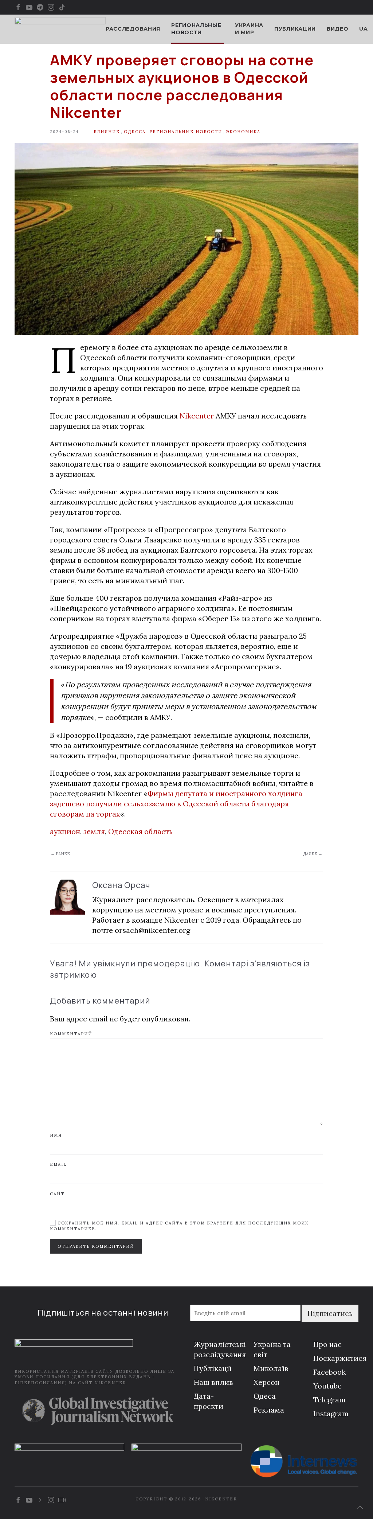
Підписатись (330, 1313)
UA (363, 29)
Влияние (107, 131)
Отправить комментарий (96, 1246)
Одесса (135, 131)
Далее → (312, 853)
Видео (338, 29)
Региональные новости (185, 131)
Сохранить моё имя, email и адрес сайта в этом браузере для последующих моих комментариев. (179, 1225)
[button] (360, 1507)
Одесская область (140, 831)
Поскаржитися (339, 1358)
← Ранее (60, 853)
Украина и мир (249, 29)
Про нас (327, 1344)
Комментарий (71, 1033)
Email (58, 1164)
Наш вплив (213, 1382)
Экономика (243, 131)
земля (94, 831)
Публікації (213, 1368)
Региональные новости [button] (196, 29)
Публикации (295, 29)
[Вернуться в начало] (60, 29)
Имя (56, 1135)
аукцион (65, 831)
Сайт (57, 1193)
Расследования (133, 29)
